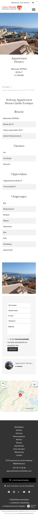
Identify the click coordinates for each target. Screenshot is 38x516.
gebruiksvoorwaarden (11, 513)
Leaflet (35, 410)
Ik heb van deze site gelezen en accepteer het (18, 342)
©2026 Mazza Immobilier (19, 500)
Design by (34, 506)
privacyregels (31, 511)
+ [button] (3, 383)
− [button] (3, 386)
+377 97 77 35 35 (19, 468)
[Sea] (19, 34)
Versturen (13, 349)
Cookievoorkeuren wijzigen (14, 506)
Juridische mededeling (20, 503)
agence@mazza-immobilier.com (19, 471)
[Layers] (34, 384)
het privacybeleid (22, 339)
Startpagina (6, 87)
